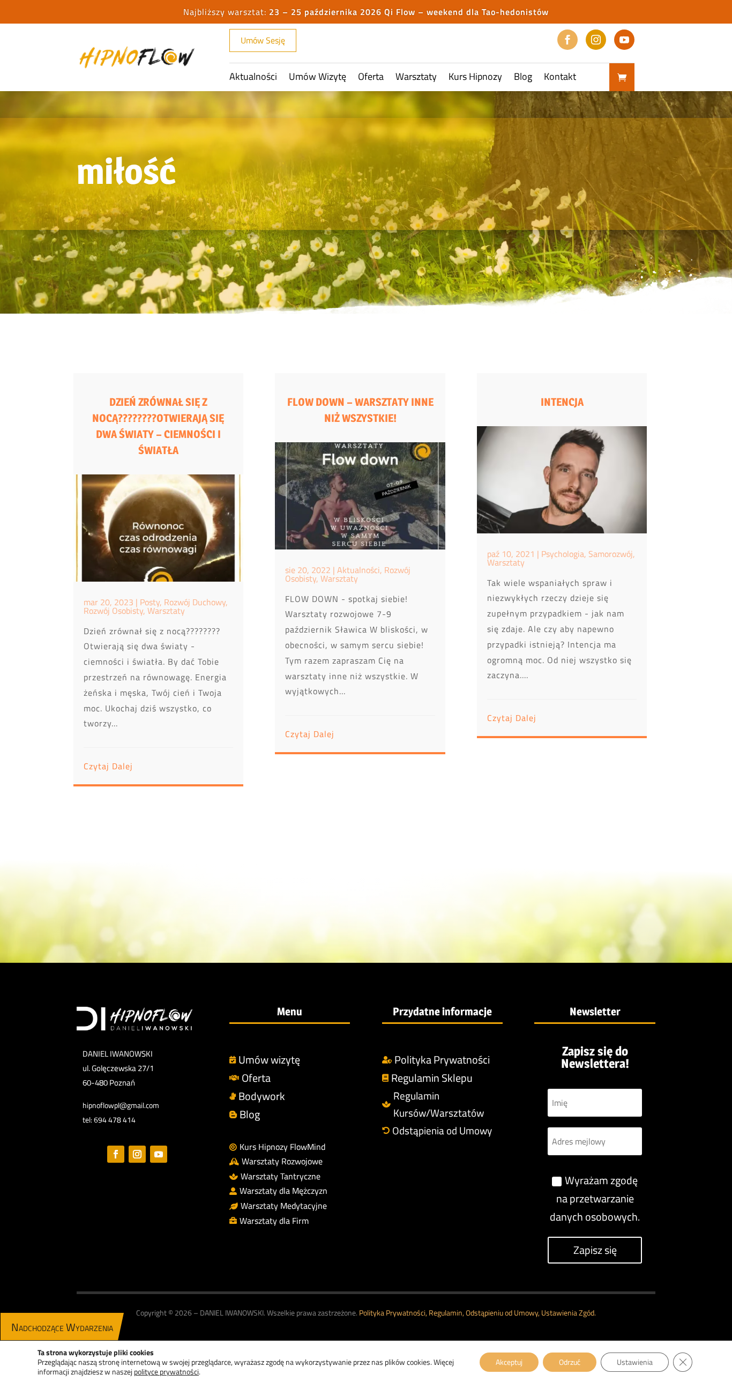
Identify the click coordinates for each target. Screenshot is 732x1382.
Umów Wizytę (317, 78)
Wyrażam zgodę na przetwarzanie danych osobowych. (595, 1198)
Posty (150, 602)
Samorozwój (610, 553)
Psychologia (562, 553)
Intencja (562, 402)
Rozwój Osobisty (113, 610)
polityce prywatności (166, 1371)
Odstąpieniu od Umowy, (503, 1312)
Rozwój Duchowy (195, 602)
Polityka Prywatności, (394, 1312)
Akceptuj (509, 1362)
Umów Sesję (263, 40)
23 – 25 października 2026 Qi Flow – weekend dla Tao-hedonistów (409, 11)
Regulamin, (446, 1312)
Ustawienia (635, 1362)
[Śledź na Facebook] (115, 1154)
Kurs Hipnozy (475, 78)
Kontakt (560, 78)
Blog (523, 78)
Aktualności (253, 78)
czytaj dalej (108, 766)
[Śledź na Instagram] (137, 1154)
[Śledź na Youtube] (158, 1154)
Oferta (371, 78)
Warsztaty (416, 78)
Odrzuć (569, 1362)
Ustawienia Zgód (567, 1312)
